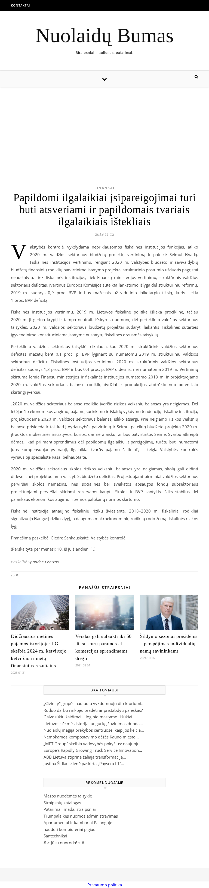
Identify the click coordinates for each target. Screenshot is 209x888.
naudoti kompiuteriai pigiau (70, 829)
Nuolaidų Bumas (104, 35)
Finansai (104, 188)
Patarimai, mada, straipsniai (70, 809)
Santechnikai (55, 836)
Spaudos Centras (43, 561)
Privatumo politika (104, 884)
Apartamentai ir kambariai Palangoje (78, 822)
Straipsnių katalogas (62, 802)
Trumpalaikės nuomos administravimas (81, 816)
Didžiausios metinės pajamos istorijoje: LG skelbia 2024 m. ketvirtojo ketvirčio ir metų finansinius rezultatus (38, 651)
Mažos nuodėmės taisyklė (68, 796)
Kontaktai (20, 5)
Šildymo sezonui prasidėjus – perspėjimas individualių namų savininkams (169, 644)
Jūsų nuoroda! (64, 842)
